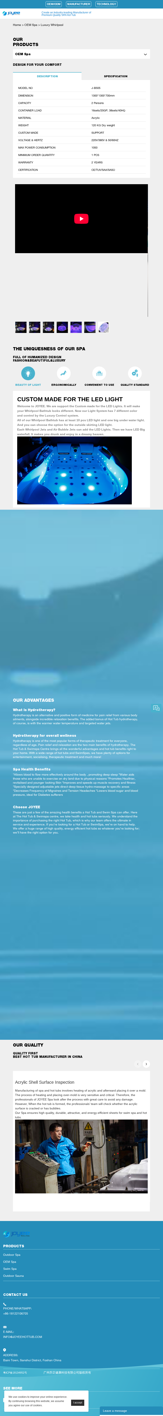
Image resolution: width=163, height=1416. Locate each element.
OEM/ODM (53, 4)
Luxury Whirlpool (52, 25)
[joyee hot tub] (16, 1237)
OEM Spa (30, 25)
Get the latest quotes (156, 708)
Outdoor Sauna (13, 1275)
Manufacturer (78, 4)
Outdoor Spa (11, 1254)
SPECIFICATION (115, 76)
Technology (106, 4)
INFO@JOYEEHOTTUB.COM (22, 1337)
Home (17, 25)
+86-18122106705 (15, 1313)
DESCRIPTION (47, 76)
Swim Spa (10, 1268)
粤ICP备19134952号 (15, 1372)
